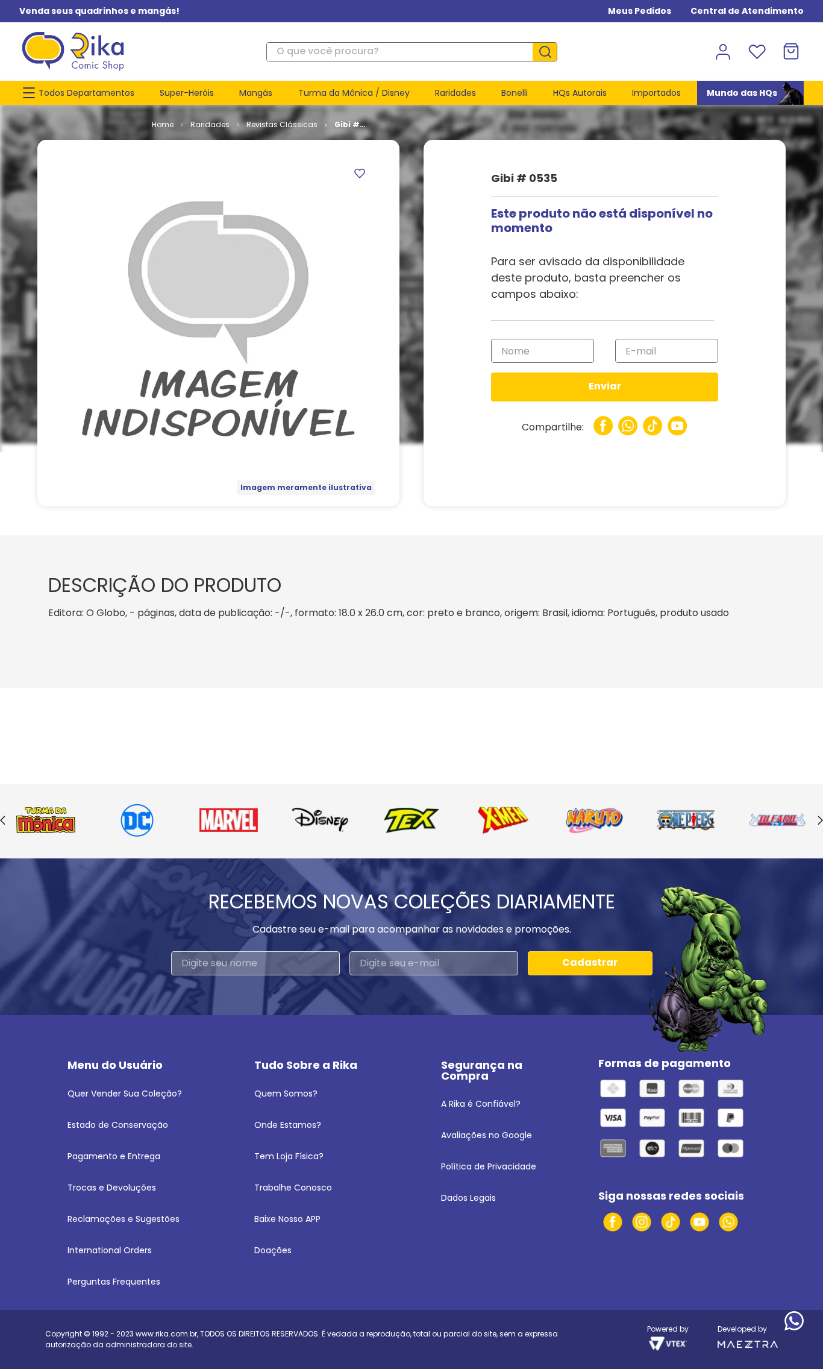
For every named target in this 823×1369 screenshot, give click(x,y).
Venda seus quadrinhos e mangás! (99, 11)
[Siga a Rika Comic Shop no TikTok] (670, 1222)
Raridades (210, 124)
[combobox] (411, 51)
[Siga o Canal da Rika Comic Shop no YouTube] (699, 1222)
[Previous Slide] (2, 821)
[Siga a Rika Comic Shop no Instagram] (641, 1222)
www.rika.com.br (166, 1334)
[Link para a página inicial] (163, 124)
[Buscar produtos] (549, 52)
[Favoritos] (756, 51)
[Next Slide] (820, 821)
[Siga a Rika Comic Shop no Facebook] (612, 1222)
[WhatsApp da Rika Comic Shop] (728, 1222)
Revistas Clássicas (282, 124)
